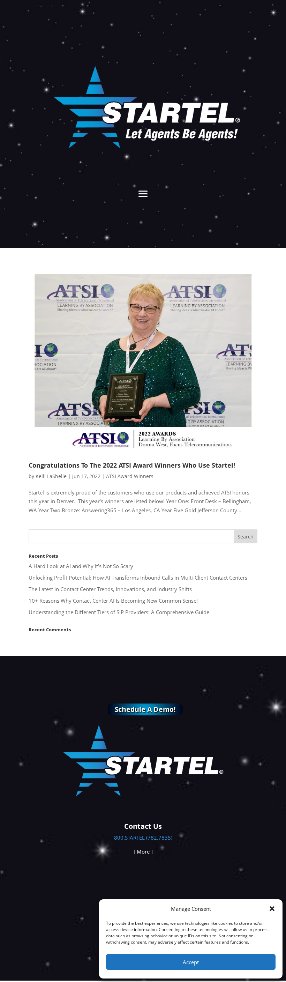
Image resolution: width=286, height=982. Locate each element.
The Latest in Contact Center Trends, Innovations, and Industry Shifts (110, 589)
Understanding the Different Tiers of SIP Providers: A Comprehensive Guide (119, 612)
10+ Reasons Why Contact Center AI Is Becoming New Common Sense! (113, 600)
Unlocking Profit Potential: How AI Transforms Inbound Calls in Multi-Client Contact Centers (138, 577)
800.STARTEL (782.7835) (143, 837)
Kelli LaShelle (51, 476)
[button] (272, 908)
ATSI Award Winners (129, 476)
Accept (191, 962)
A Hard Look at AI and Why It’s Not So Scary (81, 566)
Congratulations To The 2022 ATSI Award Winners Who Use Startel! (132, 465)
